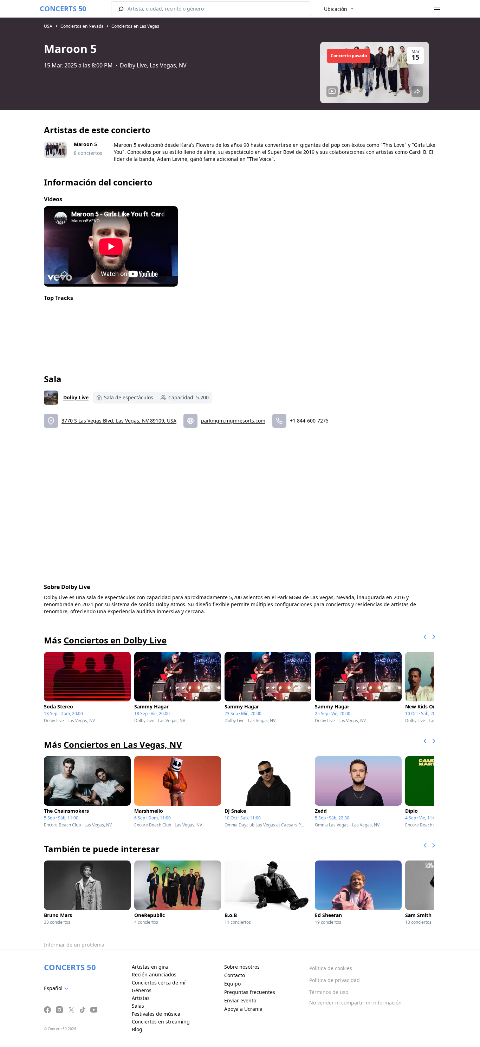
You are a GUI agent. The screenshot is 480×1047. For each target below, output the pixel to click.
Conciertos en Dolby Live (115, 640)
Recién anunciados (154, 974)
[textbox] (57, 988)
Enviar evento (240, 1000)
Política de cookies (330, 968)
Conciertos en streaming (161, 1021)
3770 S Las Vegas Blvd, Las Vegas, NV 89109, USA (118, 420)
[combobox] (338, 9)
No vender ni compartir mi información (355, 1002)
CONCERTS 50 (63, 8)
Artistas (141, 998)
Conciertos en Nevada (82, 26)
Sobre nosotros (242, 966)
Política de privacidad (334, 980)
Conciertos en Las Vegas (135, 26)
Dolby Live (76, 397)
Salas (138, 1005)
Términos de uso (328, 992)
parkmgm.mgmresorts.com (233, 420)
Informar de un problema (74, 944)
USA (48, 26)
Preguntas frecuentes (249, 992)
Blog (137, 1029)
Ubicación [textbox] (335, 9)
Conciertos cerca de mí (159, 982)
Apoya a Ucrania (243, 1009)
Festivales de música (156, 1013)
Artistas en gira (150, 966)
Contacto (234, 975)
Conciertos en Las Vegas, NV (123, 744)
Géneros (141, 990)
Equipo (232, 983)
